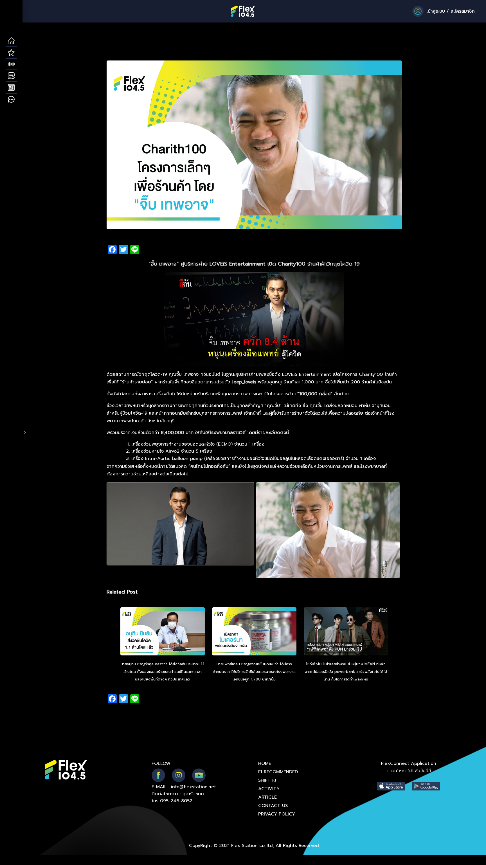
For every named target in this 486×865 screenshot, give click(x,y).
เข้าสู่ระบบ (435, 11)
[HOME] (11, 41)
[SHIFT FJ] (11, 64)
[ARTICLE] (11, 88)
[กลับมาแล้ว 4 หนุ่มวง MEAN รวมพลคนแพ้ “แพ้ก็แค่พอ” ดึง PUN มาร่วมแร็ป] (346, 632)
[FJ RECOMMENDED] (11, 53)
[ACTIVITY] (11, 76)
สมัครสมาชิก (463, 11)
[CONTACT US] (11, 99)
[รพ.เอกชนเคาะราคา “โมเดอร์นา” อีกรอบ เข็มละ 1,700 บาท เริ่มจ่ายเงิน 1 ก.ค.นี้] (254, 632)
